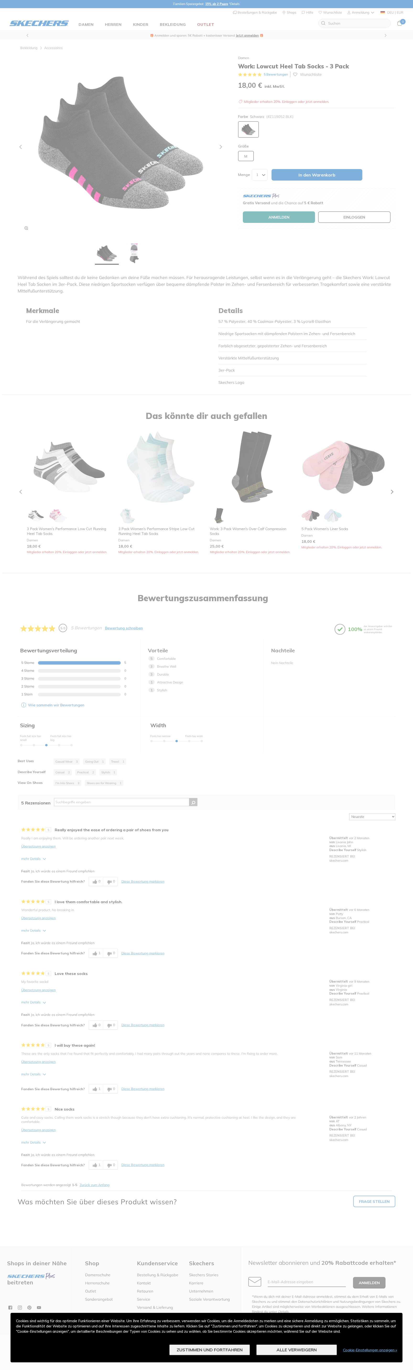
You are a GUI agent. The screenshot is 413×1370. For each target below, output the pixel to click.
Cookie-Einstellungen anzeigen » (370, 1350)
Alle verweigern (297, 1350)
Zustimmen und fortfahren (210, 1350)
